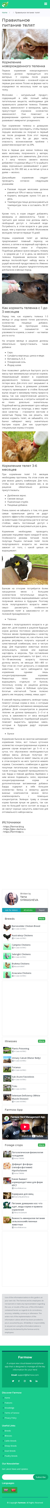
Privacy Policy (10, 1418)
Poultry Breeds (11, 1456)
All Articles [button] (28, 910)
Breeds (8, 1431)
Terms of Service (12, 1413)
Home (4, 12)
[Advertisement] (25, 862)
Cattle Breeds (10, 1441)
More (41, 918)
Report (42, 910)
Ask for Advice (11, 910)
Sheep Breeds (11, 1446)
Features (8, 1403)
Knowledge (9, 1408)
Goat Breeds (10, 1451)
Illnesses (8, 1436)
